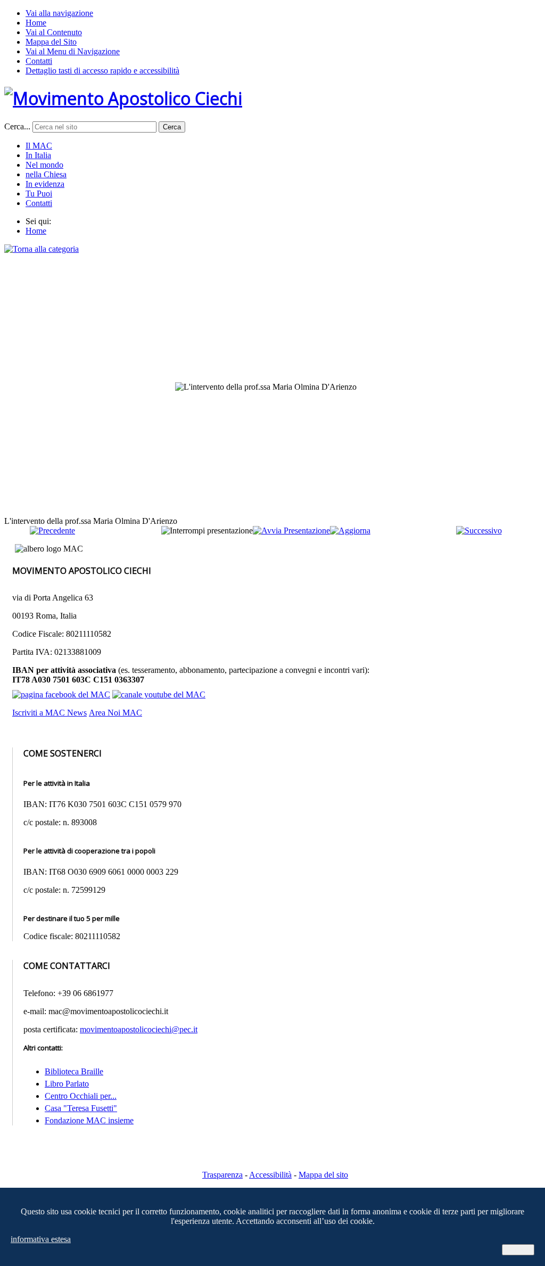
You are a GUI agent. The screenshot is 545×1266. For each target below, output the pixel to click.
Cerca (172, 127)
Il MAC (39, 145)
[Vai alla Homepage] (123, 98)
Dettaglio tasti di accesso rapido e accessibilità (102, 70)
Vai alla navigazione (59, 13)
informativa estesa (41, 1239)
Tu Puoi (39, 193)
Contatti (39, 60)
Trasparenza (222, 1174)
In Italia (38, 155)
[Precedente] (52, 530)
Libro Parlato (67, 1083)
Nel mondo (44, 164)
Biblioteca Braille (74, 1071)
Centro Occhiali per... (81, 1095)
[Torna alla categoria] (41, 248)
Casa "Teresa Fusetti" (81, 1108)
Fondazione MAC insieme (89, 1120)
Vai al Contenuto (54, 32)
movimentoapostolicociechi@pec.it (138, 1029)
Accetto (518, 1250)
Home (36, 22)
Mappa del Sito (51, 41)
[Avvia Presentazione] (291, 530)
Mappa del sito (323, 1174)
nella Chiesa (46, 174)
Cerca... (17, 126)
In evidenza (45, 183)
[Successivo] (479, 530)
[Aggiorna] (350, 530)
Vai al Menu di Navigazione (73, 51)
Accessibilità (270, 1174)
